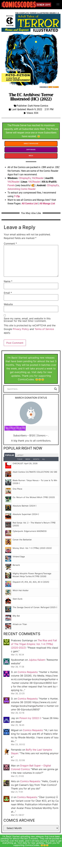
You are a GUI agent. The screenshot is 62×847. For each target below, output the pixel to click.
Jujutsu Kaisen (37, 659)
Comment (10, 243)
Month (36, 459)
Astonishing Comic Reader (22, 189)
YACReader (37, 178)
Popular (9, 455)
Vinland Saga (19, 556)
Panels (11, 185)
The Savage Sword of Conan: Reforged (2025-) (35, 607)
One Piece (17, 489)
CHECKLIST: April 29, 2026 (25, 463)
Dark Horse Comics (38, 105)
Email (8, 293)
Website (8, 304)
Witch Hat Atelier (21, 590)
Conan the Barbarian (22, 539)
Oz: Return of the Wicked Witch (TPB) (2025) (34, 497)
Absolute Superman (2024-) (26, 514)
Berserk (16, 565)
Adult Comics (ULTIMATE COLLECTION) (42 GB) (35, 472)
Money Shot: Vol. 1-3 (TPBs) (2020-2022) (32, 548)
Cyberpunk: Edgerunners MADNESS (29, 531)
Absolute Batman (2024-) (24, 506)
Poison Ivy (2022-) (30, 718)
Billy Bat (16, 616)
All (43, 459)
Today (19, 459)
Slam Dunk (17, 599)
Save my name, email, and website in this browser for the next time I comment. (27, 319)
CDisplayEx (25, 178)
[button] (58, 4)
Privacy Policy (21, 329)
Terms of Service (44, 329)
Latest (20, 455)
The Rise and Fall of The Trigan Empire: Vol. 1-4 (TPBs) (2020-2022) (34, 644)
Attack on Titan (20, 624)
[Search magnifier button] (55, 389)
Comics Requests (27, 671)
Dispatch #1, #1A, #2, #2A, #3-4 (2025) (31, 582)
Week (27, 459)
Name (8, 281)
